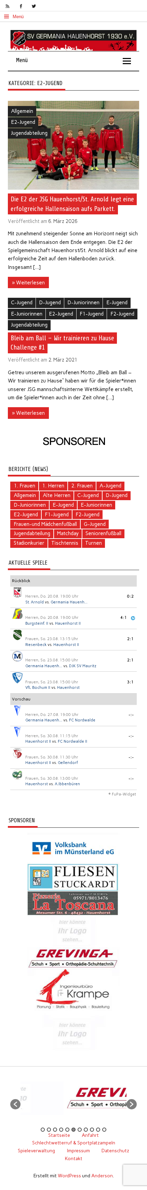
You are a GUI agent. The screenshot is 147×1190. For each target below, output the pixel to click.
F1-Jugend (92, 314)
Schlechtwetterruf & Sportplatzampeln (73, 1142)
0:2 (130, 596)
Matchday (68, 533)
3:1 (130, 682)
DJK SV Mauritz (82, 666)
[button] (15, 1104)
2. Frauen (82, 486)
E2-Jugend (23, 122)
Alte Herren (56, 495)
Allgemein (22, 111)
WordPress (69, 1175)
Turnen (93, 543)
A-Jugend (110, 486)
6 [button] (73, 1130)
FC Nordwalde (82, 720)
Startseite (59, 1135)
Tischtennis (64, 543)
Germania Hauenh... (69, 602)
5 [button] (67, 1130)
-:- (131, 714)
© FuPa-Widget (122, 794)
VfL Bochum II (37, 687)
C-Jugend (21, 302)
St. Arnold (34, 602)
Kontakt (73, 1158)
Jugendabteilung (29, 133)
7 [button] (80, 1130)
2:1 (130, 639)
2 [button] (49, 1130)
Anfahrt (90, 1135)
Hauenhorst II (68, 623)
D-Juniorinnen (83, 302)
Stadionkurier (29, 543)
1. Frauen (24, 486)
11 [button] (104, 1130)
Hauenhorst (68, 687)
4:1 (123, 617)
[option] (91, 1101)
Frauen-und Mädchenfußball (45, 524)
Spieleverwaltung (36, 1150)
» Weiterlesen (28, 283)
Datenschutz (115, 1150)
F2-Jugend (122, 314)
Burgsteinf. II (36, 623)
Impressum (78, 1150)
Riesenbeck (35, 645)
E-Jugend (117, 302)
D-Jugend (50, 302)
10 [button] (98, 1130)
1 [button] (43, 1130)
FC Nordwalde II (72, 741)
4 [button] (61, 1130)
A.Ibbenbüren (67, 784)
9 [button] (92, 1130)
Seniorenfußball (103, 533)
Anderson (102, 1175)
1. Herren (53, 486)
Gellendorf (68, 763)
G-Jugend (95, 524)
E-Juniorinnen (26, 314)
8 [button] (86, 1130)
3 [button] (55, 1130)
